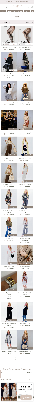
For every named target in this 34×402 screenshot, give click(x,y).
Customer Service (6, 379)
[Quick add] (3, 43)
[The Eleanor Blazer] (25, 312)
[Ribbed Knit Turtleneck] (9, 173)
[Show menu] (2, 7)
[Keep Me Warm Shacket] (9, 340)
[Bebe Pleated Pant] (9, 255)
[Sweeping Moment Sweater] (25, 91)
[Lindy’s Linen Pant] (9, 146)
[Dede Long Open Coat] (25, 146)
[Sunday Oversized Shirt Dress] (25, 281)
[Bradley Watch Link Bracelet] (9, 281)
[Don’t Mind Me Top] (9, 62)
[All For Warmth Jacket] (25, 62)
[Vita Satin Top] (9, 227)
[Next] (26, 358)
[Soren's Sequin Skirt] (25, 173)
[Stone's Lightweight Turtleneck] (25, 227)
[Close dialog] (32, 384)
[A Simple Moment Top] (9, 91)
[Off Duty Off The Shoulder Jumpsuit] (9, 312)
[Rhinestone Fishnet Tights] (9, 36)
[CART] (31, 7)
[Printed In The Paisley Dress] (9, 199)
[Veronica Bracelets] (25, 255)
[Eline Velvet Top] (9, 120)
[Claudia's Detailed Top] (25, 120)
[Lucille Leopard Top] (25, 340)
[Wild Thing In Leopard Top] (25, 199)
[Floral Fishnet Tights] (25, 36)
